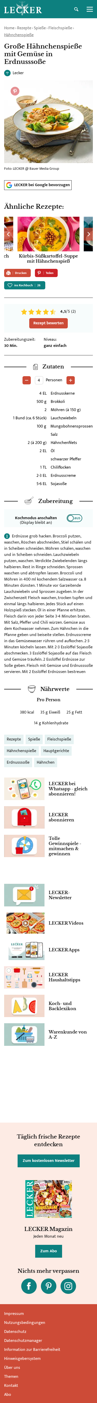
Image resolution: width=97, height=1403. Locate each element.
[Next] (88, 234)
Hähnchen (46, 762)
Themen (11, 1376)
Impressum (14, 1313)
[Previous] (8, 234)
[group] (48, 241)
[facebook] (29, 1286)
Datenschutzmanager (23, 1340)
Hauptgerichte (56, 750)
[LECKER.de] (23, 9)
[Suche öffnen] (76, 9)
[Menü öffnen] (90, 9)
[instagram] (68, 1286)
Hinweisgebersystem (22, 1358)
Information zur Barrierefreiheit (32, 1349)
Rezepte (24, 28)
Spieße (40, 28)
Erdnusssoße (18, 762)
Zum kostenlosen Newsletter (48, 1160)
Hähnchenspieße (19, 35)
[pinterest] (48, 1286)
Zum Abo (48, 1251)
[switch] (74, 518)
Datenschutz (15, 1331)
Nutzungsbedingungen (24, 1322)
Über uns (12, 1367)
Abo (7, 1394)
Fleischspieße (60, 28)
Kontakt (11, 1385)
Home (9, 28)
